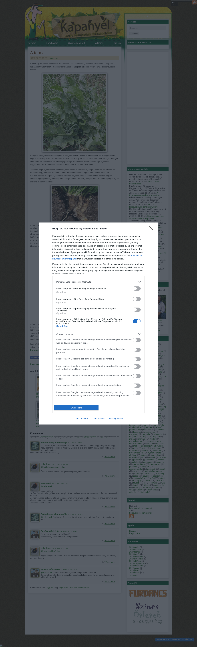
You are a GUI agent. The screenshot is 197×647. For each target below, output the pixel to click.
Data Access (98, 418)
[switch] (137, 288)
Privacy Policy (116, 418)
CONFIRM (76, 408)
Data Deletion (81, 418)
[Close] (152, 229)
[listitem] (98, 281)
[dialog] (98, 323)
